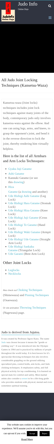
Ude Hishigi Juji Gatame (23, 217)
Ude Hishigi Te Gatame (22, 224)
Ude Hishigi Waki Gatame (24, 232)
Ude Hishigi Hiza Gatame (24, 210)
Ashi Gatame (16, 173)
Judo (3, 342)
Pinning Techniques (37, 295)
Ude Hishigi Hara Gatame (24, 203)
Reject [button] (44, 433)
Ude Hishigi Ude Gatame (23, 239)
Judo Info (27, 4)
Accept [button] (32, 433)
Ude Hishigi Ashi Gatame (23, 196)
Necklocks (14, 273)
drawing (18, 182)
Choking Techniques (29, 290)
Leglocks (13, 270)
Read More (27, 439)
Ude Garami (15, 253)
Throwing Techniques (33, 307)
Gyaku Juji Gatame (20, 168)
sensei (25, 378)
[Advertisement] (27, 48)
